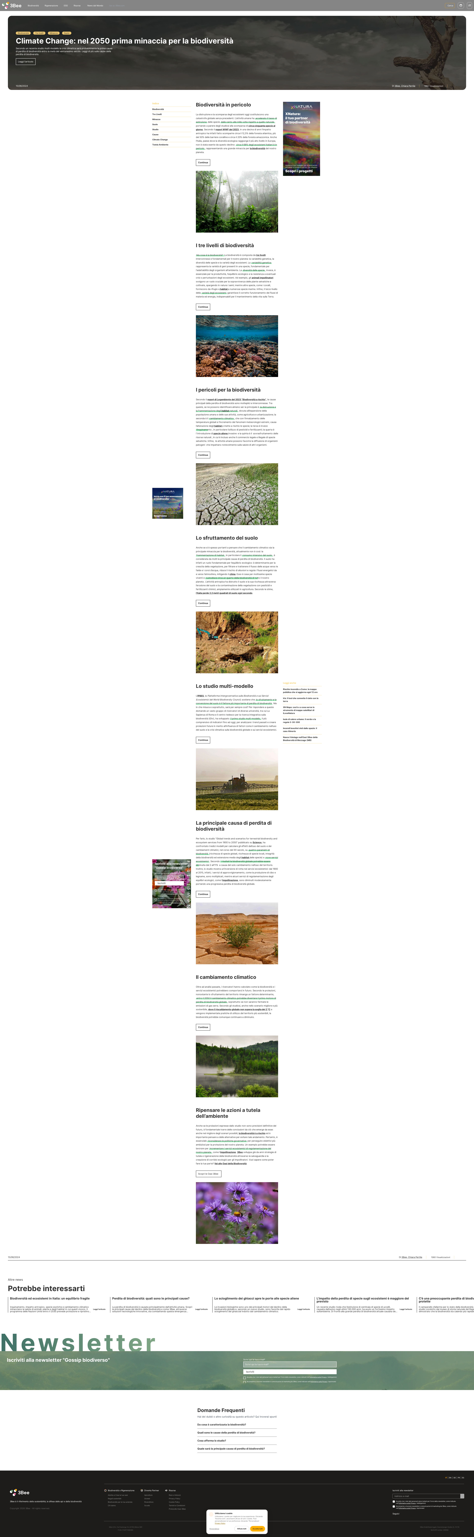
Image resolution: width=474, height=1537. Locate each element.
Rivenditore (148, 1502)
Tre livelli (157, 114)
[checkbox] (156, 890)
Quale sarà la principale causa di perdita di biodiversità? (231, 1448)
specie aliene (220, 433)
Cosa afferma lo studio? (211, 1440)
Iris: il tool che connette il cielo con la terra (300, 699)
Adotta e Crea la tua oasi (118, 1495)
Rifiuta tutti (241, 1529)
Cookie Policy (174, 1502)
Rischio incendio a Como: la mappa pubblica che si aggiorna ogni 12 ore (300, 690)
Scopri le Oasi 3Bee (208, 1174)
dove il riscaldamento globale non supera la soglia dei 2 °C (239, 1009)
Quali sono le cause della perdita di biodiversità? (226, 1432)
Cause (155, 134)
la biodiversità (257, 148)
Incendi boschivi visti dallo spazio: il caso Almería (300, 729)
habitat (224, 289)
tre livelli (261, 255)
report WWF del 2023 (227, 129)
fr (459, 1478)
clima (232, 574)
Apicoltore (148, 1495)
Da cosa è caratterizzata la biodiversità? (221, 1424)
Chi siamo (112, 1505)
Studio (155, 129)
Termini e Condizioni (177, 1505)
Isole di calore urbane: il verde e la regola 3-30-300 (299, 720)
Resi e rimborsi (175, 1495)
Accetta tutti (258, 1529)
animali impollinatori (262, 277)
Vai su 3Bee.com (117, 5)
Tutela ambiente (160, 144)
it (446, 1478)
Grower (147, 1498)
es (463, 1478)
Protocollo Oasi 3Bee (177, 1509)
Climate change (160, 139)
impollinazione (230, 880)
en (450, 1478)
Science (257, 842)
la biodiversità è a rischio (252, 1133)
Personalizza (214, 1529)
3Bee (240, 1152)
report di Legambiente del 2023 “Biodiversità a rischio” (236, 399)
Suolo (155, 124)
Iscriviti (162, 883)
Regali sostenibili (114, 1498)
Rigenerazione (51, 5)
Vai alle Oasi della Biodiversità (230, 1163)
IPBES (200, 696)
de (455, 1478)
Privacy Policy (174, 1498)
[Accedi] (461, 5)
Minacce (156, 119)
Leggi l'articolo (25, 61)
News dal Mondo (95, 5)
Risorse (77, 5)
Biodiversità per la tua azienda (120, 1502)
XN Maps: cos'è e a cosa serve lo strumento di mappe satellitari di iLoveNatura (299, 710)
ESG (66, 5)
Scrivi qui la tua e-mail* (166, 873)
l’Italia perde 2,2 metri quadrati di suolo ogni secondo (224, 593)
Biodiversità (33, 5)
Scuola (147, 1505)
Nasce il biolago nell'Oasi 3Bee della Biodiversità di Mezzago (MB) (300, 738)
